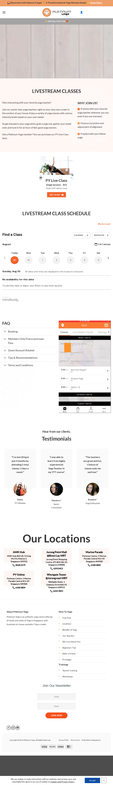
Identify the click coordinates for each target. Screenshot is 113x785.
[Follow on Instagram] (13, 728)
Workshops (67, 676)
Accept (92, 780)
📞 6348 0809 (94, 565)
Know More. (83, 2)
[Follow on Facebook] (9, 728)
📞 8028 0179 (18, 565)
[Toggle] (5, 332)
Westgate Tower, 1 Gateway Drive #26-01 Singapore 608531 (56, 584)
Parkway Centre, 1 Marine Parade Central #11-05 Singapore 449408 (94, 558)
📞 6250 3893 (56, 591)
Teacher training (69, 670)
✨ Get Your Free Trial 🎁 (56, 21)
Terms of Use (75, 740)
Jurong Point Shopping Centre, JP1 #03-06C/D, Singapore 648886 (57, 562)
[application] (85, 367)
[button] (4, 12)
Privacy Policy (64, 740)
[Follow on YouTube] (18, 728)
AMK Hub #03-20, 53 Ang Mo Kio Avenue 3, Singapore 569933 (19, 558)
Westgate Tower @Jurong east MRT (56, 576)
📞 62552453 (56, 568)
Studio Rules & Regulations (91, 740)
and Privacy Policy (66, 781)
